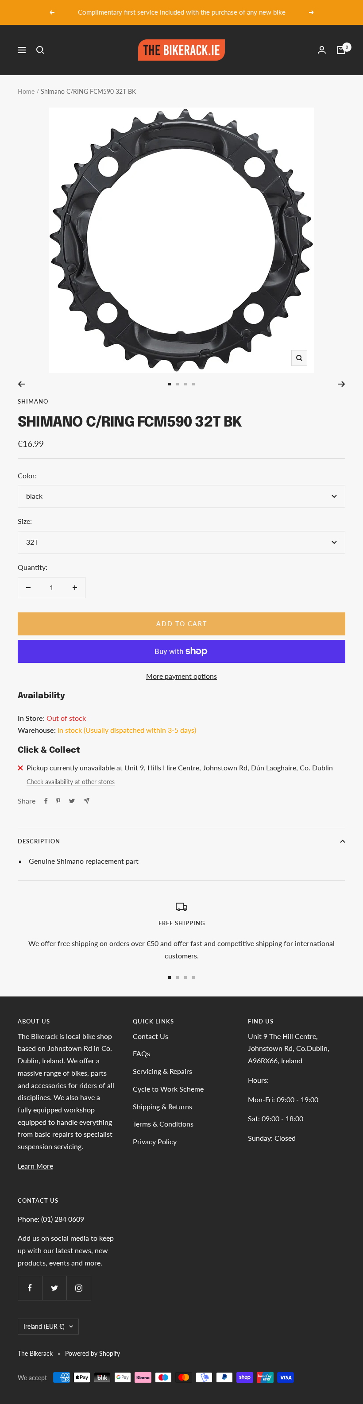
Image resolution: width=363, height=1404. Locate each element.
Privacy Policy (155, 1141)
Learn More (35, 1166)
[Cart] (340, 50)
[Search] (40, 50)
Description (39, 841)
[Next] (341, 384)
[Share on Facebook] (46, 801)
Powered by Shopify (92, 1353)
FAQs (141, 1053)
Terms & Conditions (163, 1123)
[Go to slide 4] (193, 384)
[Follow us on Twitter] (54, 1288)
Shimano (33, 401)
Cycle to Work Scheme (168, 1089)
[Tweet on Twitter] (72, 801)
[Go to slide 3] (185, 384)
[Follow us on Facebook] (30, 1288)
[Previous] (21, 384)
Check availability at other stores (71, 781)
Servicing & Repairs (162, 1071)
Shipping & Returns (162, 1106)
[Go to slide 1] (169, 384)
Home (26, 91)
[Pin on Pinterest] (58, 801)
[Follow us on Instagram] (78, 1288)
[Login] (322, 50)
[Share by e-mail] (86, 801)
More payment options (181, 676)
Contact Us (150, 1036)
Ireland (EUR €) (44, 1326)
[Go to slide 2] (177, 384)
